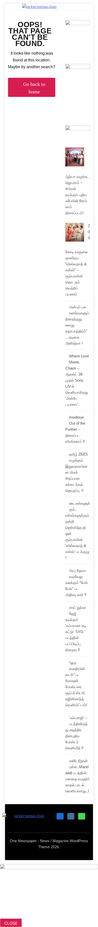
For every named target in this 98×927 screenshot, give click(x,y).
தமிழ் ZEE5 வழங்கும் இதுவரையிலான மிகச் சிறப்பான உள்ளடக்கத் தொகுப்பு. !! (76, 472)
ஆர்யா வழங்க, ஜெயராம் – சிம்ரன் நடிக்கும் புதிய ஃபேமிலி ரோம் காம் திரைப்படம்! (76, 194)
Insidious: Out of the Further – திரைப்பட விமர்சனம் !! (75, 429)
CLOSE (11, 923)
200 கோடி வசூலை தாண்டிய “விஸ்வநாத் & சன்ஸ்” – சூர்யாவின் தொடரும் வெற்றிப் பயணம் (77, 260)
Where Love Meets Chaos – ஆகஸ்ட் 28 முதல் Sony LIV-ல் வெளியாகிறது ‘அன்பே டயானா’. (77, 380)
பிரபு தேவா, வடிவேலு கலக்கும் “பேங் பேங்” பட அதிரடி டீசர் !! (76, 582)
